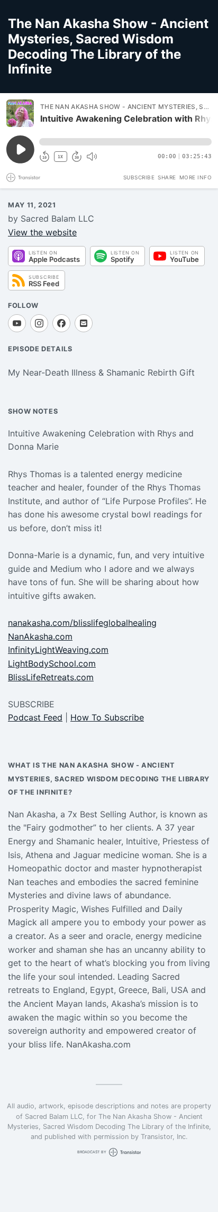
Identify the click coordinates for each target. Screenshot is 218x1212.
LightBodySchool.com (52, 663)
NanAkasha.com (40, 636)
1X (60, 156)
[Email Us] (84, 323)
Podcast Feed (35, 717)
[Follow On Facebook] (61, 323)
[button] (125, 141)
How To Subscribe (107, 717)
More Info (195, 177)
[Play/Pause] (20, 113)
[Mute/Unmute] (91, 156)
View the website (42, 232)
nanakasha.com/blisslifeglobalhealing (82, 622)
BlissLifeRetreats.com (51, 677)
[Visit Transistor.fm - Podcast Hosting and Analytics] (23, 177)
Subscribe (139, 177)
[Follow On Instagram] (39, 323)
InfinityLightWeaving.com (58, 649)
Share (167, 177)
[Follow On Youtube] (17, 323)
